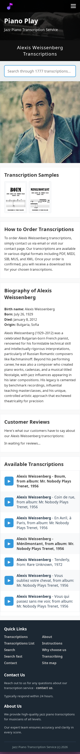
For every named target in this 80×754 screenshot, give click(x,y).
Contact (10, 663)
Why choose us (54, 650)
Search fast (13, 656)
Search (9, 650)
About (47, 636)
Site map (49, 663)
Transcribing (52, 656)
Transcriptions (16, 636)
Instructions (52, 643)
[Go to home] (9, 6)
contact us (44, 688)
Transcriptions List (19, 643)
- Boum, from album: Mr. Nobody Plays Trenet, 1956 (44, 481)
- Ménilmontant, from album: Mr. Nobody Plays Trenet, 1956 (45, 543)
